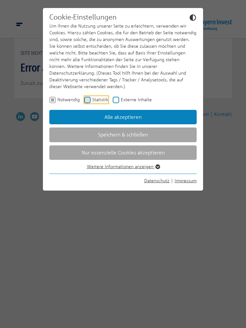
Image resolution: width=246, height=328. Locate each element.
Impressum (186, 180)
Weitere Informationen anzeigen (121, 166)
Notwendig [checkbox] (68, 99)
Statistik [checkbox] (100, 99)
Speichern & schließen (123, 134)
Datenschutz (156, 180)
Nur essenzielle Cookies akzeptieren (123, 152)
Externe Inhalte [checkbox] (136, 99)
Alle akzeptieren (123, 117)
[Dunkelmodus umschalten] (193, 17)
